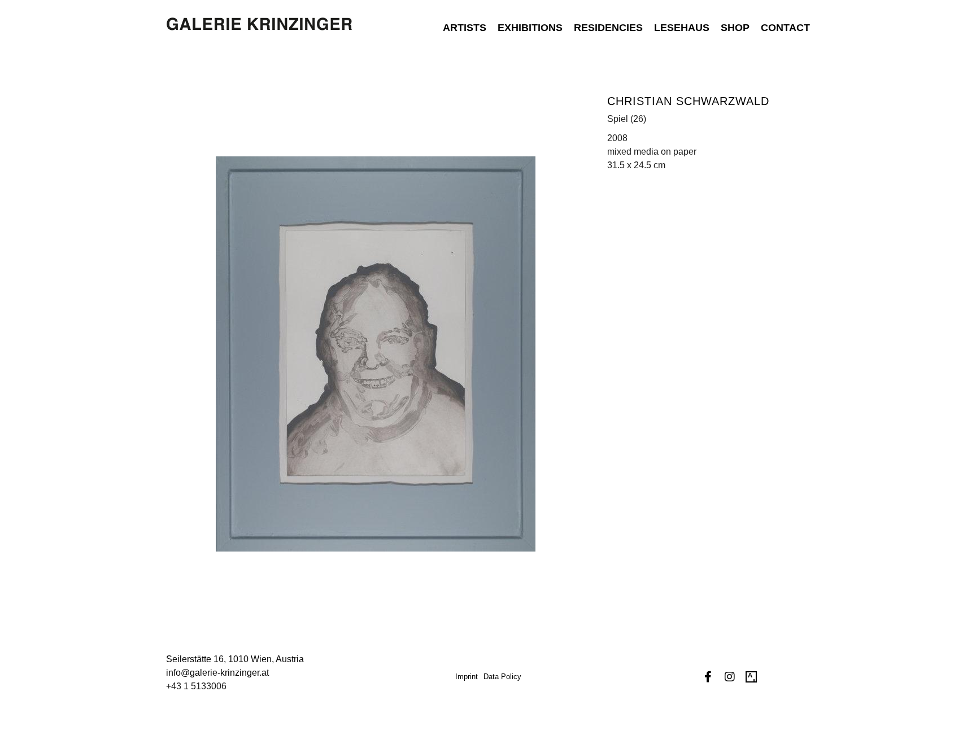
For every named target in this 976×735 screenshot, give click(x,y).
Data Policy (502, 676)
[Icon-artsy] (751, 677)
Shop (735, 27)
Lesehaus (681, 27)
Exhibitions (530, 27)
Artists (464, 27)
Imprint (466, 676)
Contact (785, 27)
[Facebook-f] (708, 677)
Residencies (608, 27)
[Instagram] (730, 677)
